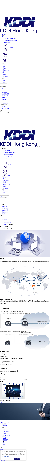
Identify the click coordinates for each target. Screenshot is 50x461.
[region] (13, 455)
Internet (4, 66)
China (4, 206)
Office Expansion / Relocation (8, 156)
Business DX (4, 181)
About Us (3, 77)
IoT (3, 183)
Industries (3, 43)
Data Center (4, 69)
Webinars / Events (5, 440)
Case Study (4, 438)
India (4, 213)
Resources (3, 72)
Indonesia (5, 98)
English (3, 88)
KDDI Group (3, 82)
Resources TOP (3, 73)
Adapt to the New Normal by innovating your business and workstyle (13, 41)
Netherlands (5, 108)
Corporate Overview (5, 191)
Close (2, 63)
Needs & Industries (4, 34)
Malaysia (5, 212)
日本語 (3, 87)
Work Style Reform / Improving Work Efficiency (9, 152)
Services (3, 176)
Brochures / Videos (5, 76)
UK (4, 219)
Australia (5, 214)
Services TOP (3, 64)
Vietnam (5, 210)
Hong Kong (5, 93)
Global (3, 85)
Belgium (5, 221)
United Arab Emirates (6, 222)
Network (4, 179)
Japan (4, 92)
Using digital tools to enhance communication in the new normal (12, 39)
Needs (2, 36)
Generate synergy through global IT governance (10, 38)
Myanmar (5, 97)
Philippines (5, 99)
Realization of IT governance (6, 150)
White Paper (4, 75)
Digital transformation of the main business (8, 154)
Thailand (5, 96)
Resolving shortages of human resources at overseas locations (12, 40)
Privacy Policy (3, 455)
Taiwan (5, 208)
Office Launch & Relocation (6, 42)
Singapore (5, 95)
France (5, 106)
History (4, 192)
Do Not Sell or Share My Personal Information (17, 458)
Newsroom (4, 193)
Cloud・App (4, 177)
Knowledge (4, 74)
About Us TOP (3, 79)
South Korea (5, 94)
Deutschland (5, 220)
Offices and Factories (5, 68)
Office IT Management (6, 67)
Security (4, 65)
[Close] (25, 450)
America (5, 103)
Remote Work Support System (6, 71)
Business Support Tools (6, 70)
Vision (4, 80)
